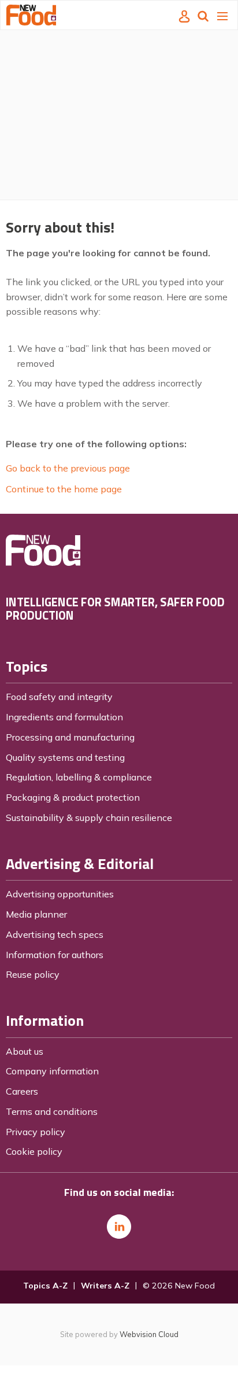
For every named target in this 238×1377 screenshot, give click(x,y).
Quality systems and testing (65, 757)
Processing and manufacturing (70, 737)
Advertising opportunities (60, 894)
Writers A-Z (105, 1285)
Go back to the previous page (68, 468)
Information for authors (54, 954)
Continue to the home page (64, 489)
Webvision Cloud (149, 1334)
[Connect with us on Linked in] (119, 1226)
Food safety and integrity (59, 696)
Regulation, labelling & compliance (79, 777)
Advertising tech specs (54, 934)
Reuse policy (33, 974)
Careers (22, 1091)
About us (24, 1051)
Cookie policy (34, 1151)
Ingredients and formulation (64, 717)
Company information (52, 1071)
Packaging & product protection (73, 797)
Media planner (36, 914)
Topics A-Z (45, 1285)
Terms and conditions (52, 1111)
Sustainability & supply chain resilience (89, 817)
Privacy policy (35, 1131)
